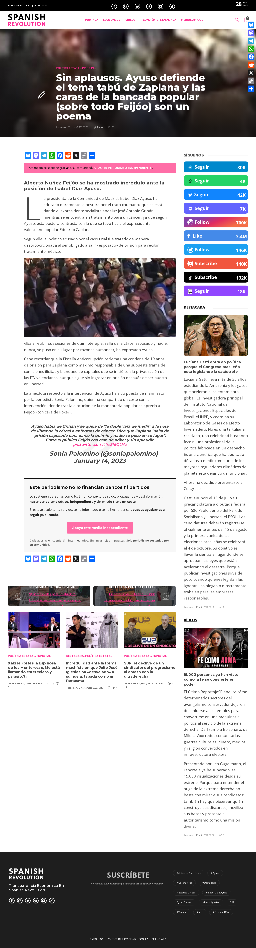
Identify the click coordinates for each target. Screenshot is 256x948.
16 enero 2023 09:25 (78, 127)
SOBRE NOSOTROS (18, 5)
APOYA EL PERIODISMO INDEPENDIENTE (123, 168)
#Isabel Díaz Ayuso (216, 892)
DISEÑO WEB (158, 939)
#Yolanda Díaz (221, 912)
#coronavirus (184, 882)
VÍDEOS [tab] (190, 619)
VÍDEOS (130, 19)
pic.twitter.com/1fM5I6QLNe (100, 444)
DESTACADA (37, 587)
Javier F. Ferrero (16, 683)
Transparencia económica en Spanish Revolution (36, 887)
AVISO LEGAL (97, 939)
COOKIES (144, 939)
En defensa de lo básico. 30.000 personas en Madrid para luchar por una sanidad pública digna (129, 600)
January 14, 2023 (100, 460)
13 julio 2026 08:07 (205, 835)
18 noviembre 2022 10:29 (90, 687)
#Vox (200, 912)
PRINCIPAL (89, 68)
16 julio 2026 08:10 (205, 607)
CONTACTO (41, 5)
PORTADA (91, 19)
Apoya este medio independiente (100, 527)
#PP (232, 902)
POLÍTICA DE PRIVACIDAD (121, 939)
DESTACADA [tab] (194, 307)
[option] (34, 649)
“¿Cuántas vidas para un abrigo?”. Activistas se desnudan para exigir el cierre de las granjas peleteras (55, 600)
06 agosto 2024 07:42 (152, 683)
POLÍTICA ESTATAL (68, 68)
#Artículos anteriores (189, 873)
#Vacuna (182, 912)
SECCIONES (110, 19)
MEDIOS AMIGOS (192, 19)
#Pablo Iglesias (211, 902)
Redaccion (61, 127)
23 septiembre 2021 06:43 (38, 683)
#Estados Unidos (186, 892)
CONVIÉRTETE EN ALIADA (159, 19)
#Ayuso (215, 873)
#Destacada (209, 882)
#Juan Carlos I (184, 902)
